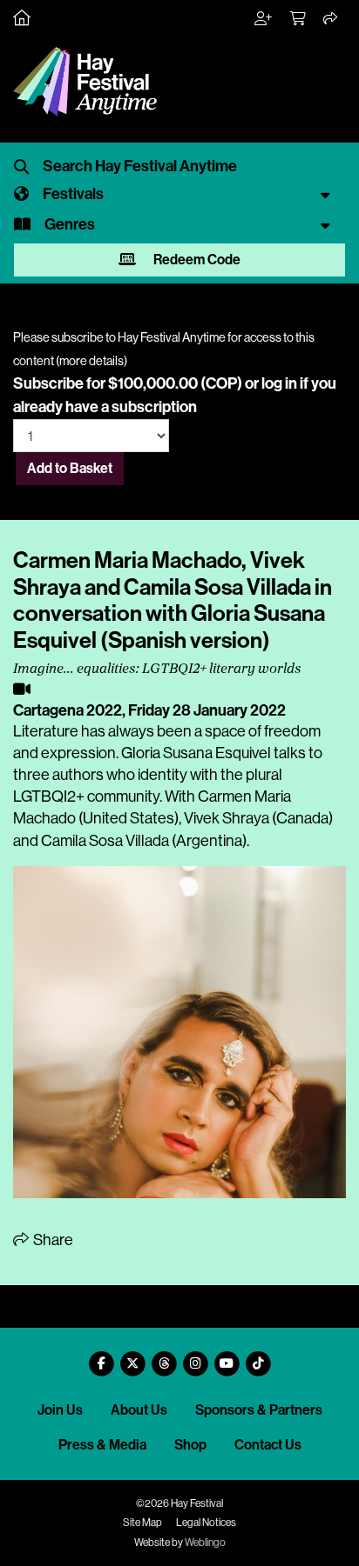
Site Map (142, 1522)
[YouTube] (226, 1356)
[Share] (331, 19)
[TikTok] (258, 1356)
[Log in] (264, 19)
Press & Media (102, 1444)
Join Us (60, 1410)
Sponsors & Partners (258, 1410)
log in (279, 383)
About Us (139, 1410)
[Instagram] (195, 1356)
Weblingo (205, 1542)
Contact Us (267, 1444)
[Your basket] (299, 19)
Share (51, 1240)
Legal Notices (206, 1522)
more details (91, 361)
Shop (190, 1444)
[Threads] (164, 1356)
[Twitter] (132, 1356)
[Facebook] (101, 1356)
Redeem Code (195, 259)
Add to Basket (69, 468)
